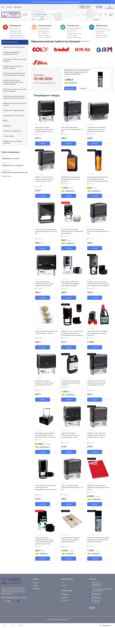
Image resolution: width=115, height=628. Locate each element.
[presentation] (61, 79)
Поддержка (36, 588)
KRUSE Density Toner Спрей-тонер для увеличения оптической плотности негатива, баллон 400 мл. (76, 72)
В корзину (43, 143)
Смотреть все (6, 176)
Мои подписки (65, 600)
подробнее (83, 88)
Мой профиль (65, 594)
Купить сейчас (70, 88)
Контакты (63, 585)
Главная (35, 582)
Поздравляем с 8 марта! (10, 158)
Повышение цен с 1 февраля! (12, 165)
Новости (35, 585)
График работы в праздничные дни (14, 172)
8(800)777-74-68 (85, 6)
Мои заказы (64, 597)
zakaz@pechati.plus (96, 593)
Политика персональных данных (9, 597)
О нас (62, 582)
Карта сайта (23, 597)
